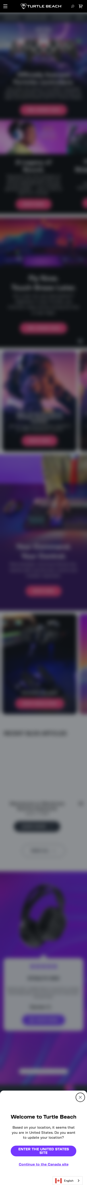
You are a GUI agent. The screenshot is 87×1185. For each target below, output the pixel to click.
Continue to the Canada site (43, 1164)
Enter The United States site (43, 1151)
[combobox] (68, 1180)
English (68, 1180)
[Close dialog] (80, 1097)
